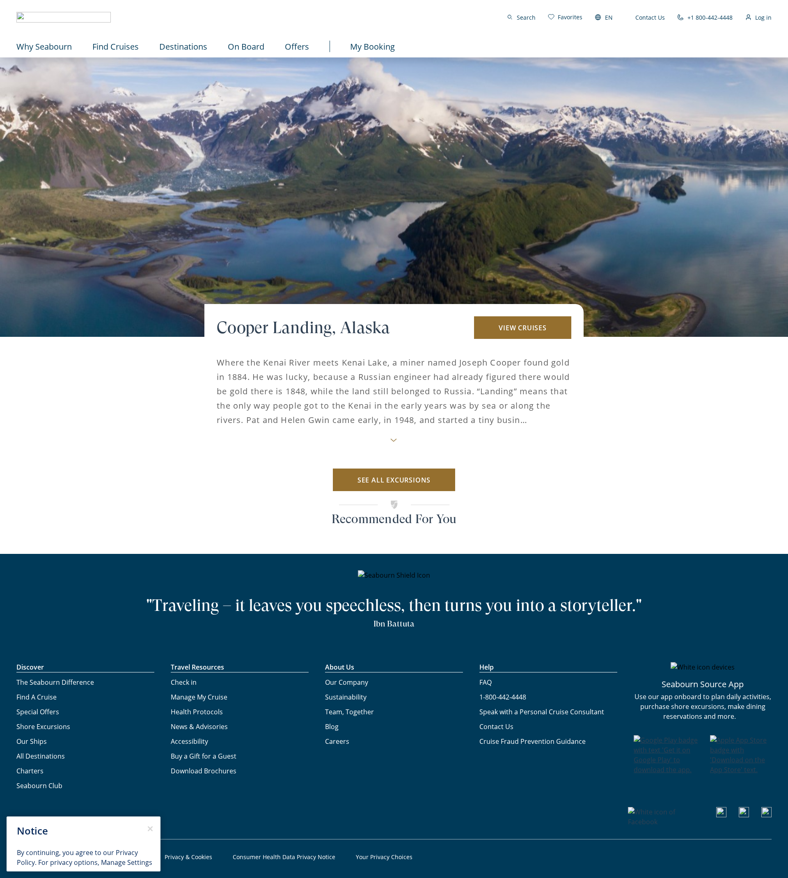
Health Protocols (197, 711)
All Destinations (40, 756)
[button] (63, 17)
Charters (30, 770)
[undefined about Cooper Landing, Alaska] (393, 442)
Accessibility (189, 741)
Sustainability (346, 697)
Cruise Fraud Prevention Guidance (532, 741)
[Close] (150, 829)
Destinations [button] (183, 46)
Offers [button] (297, 46)
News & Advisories (199, 726)
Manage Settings (126, 862)
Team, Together (349, 711)
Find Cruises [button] (115, 46)
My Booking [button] (372, 46)
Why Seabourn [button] (44, 46)
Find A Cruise (36, 697)
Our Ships (31, 741)
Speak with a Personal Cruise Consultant (541, 711)
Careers (337, 741)
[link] (565, 17)
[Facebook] (666, 821)
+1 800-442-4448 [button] (710, 17)
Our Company (346, 682)
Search (526, 17)
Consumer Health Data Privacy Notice (284, 857)
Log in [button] (763, 17)
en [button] (609, 17)
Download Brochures (203, 770)
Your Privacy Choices (384, 857)
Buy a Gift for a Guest (203, 756)
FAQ (485, 682)
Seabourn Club (39, 785)
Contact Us (650, 17)
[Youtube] (721, 814)
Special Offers (37, 711)
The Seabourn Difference (55, 682)
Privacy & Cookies (188, 857)
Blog (332, 726)
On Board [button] (246, 46)
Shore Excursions (43, 726)
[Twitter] (766, 814)
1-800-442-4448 (502, 697)
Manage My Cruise (199, 697)
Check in (184, 682)
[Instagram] (744, 814)
